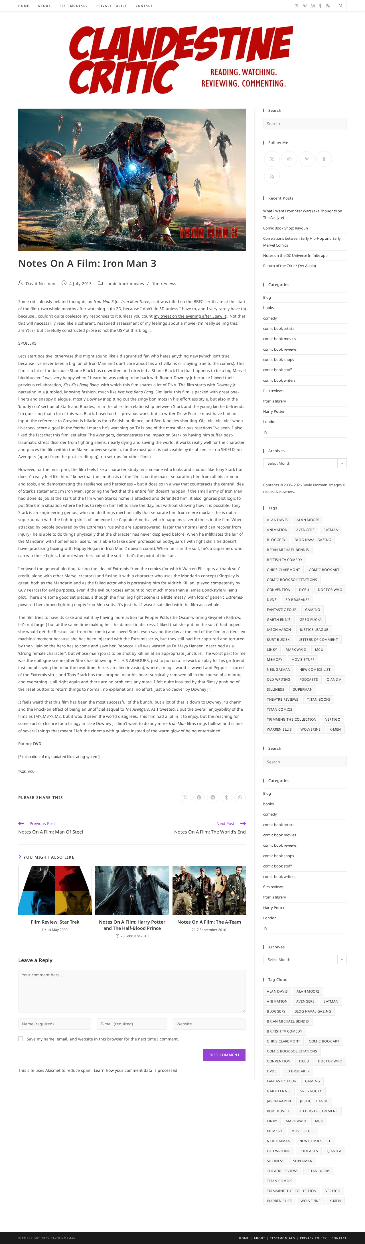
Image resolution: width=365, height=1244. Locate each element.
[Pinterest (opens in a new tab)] (305, 6)
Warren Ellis (279, 729)
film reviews (164, 283)
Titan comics (279, 709)
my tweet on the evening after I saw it (190, 316)
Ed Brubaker (297, 599)
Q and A (334, 679)
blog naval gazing (313, 539)
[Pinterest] (307, 159)
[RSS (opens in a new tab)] (328, 6)
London (270, 421)
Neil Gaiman (278, 669)
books (268, 307)
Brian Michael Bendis (288, 549)
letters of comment (318, 639)
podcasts (308, 679)
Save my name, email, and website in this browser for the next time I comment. (103, 1039)
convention (278, 589)
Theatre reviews (282, 699)
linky (272, 649)
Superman (303, 689)
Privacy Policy (313, 1238)
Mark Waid (296, 649)
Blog (267, 297)
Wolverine (311, 729)
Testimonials (282, 1238)
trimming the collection (291, 719)
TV (265, 432)
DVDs (272, 599)
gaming (312, 609)
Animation (277, 529)
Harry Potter (274, 411)
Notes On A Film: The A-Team (209, 922)
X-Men (335, 729)
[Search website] (341, 6)
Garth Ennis (279, 619)
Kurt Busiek (278, 639)
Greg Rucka (311, 619)
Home (244, 1238)
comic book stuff (277, 369)
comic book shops (278, 359)
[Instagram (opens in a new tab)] (313, 6)
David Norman (41, 283)
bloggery (276, 539)
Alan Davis (277, 519)
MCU (31, 771)
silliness (275, 689)
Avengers (305, 529)
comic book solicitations (292, 579)
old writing (278, 679)
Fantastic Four (281, 609)
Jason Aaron (279, 629)
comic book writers (279, 380)
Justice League (314, 629)
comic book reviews (280, 349)
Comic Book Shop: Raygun (285, 228)
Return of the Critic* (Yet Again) (289, 265)
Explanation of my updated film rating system (58, 756)
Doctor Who (330, 589)
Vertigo (332, 719)
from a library (274, 401)
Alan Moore (308, 519)
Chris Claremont (283, 569)
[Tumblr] (324, 159)
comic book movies (125, 283)
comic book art (324, 569)
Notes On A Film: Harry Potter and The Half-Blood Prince (132, 925)
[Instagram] (289, 159)
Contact (339, 1238)
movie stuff (302, 659)
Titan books (318, 699)
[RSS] (272, 176)
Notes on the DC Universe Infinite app (295, 255)
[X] (272, 159)
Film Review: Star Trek (55, 922)
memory (274, 659)
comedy (270, 318)
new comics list (315, 669)
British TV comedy (284, 559)
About (259, 1238)
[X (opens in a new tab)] (297, 6)
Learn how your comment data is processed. (136, 1070)
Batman (330, 529)
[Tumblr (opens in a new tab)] (320, 6)
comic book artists (278, 328)
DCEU (304, 589)
